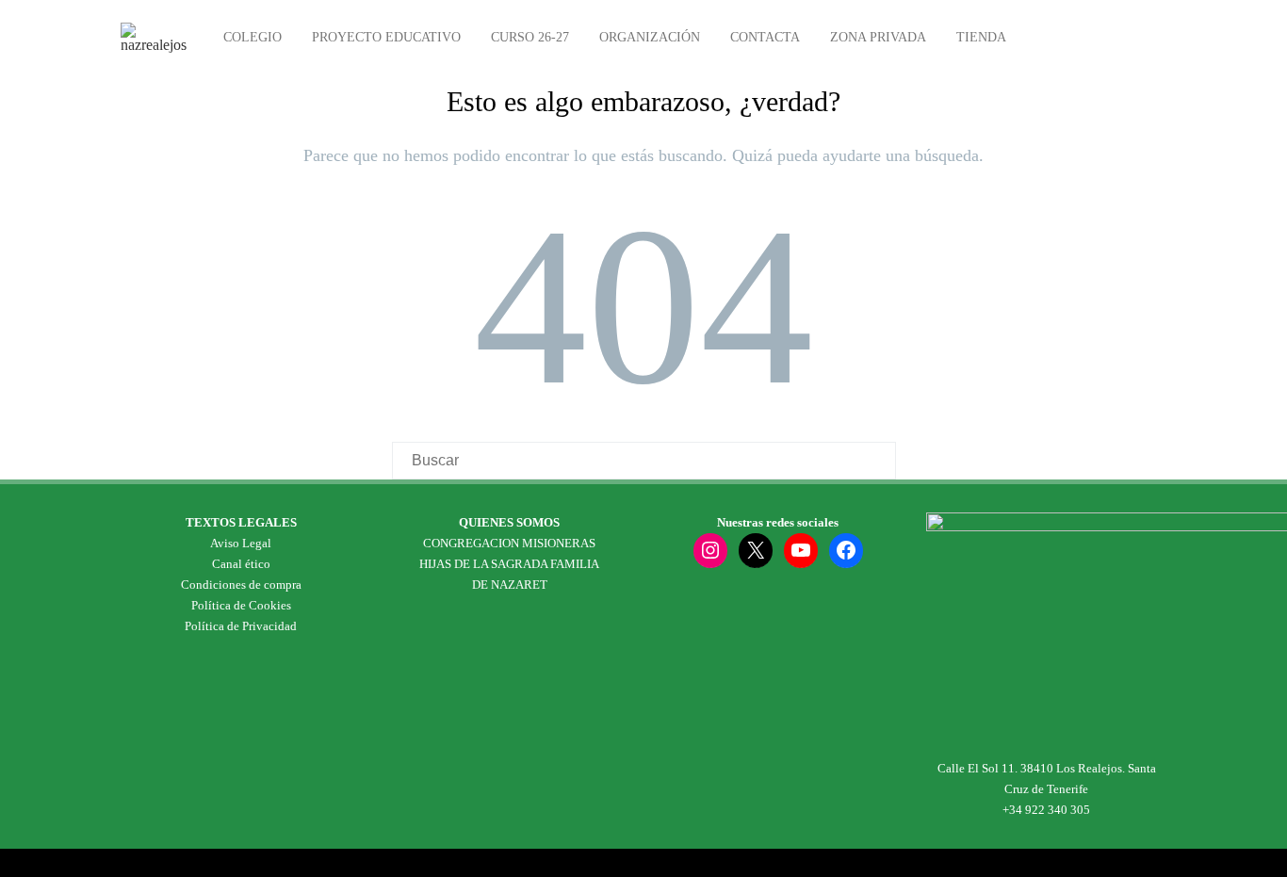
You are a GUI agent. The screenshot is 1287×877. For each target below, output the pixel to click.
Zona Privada (878, 37)
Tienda (981, 37)
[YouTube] (801, 550)
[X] (756, 550)
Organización (649, 37)
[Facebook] (846, 550)
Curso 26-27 (530, 37)
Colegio (252, 37)
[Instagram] (710, 550)
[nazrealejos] (158, 45)
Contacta (765, 37)
